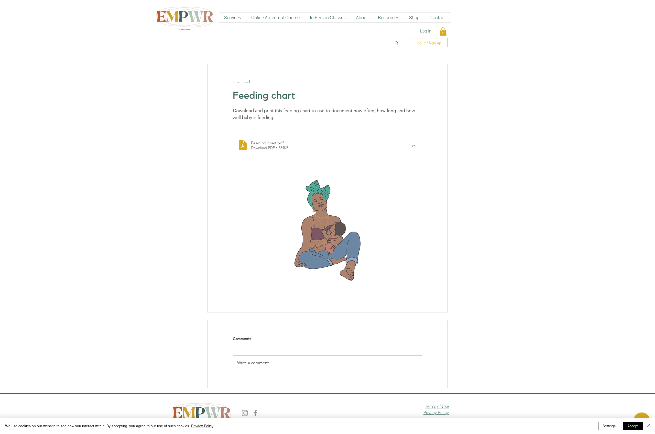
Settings (609, 425)
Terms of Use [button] (437, 406)
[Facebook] (255, 413)
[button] (443, 31)
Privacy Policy (202, 425)
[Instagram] (245, 413)
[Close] (649, 426)
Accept (632, 425)
